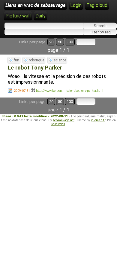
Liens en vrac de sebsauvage (35, 5)
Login (76, 5)
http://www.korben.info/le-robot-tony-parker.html (69, 91)
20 (51, 42)
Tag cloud (96, 5)
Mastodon (58, 124)
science (60, 60)
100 (70, 42)
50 (60, 42)
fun (16, 60)
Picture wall (18, 16)
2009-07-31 (22, 91)
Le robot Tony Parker (35, 67)
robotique (36, 60)
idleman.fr (98, 120)
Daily (40, 16)
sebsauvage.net (63, 120)
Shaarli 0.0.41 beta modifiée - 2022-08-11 (35, 116)
